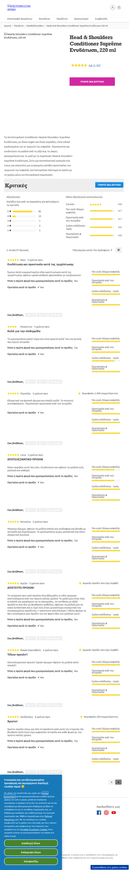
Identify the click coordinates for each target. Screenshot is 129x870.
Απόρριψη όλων (31, 852)
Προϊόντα (62, 18)
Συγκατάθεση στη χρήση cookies (109, 867)
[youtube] (113, 812)
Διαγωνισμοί (81, 18)
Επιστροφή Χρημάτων (19, 18)
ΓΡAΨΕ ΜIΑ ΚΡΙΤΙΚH (92, 81)
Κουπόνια (44, 18)
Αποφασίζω (31, 861)
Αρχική (7, 25)
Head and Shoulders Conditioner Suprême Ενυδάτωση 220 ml (77, 25)
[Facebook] (99, 812)
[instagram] (106, 812)
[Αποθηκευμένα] (119, 7)
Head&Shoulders (35, 25)
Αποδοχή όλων (31, 843)
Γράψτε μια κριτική (110, 185)
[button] (112, 7)
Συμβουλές (101, 18)
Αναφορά (55, 314)
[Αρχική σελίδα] (20, 7)
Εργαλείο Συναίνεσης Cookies (33, 829)
